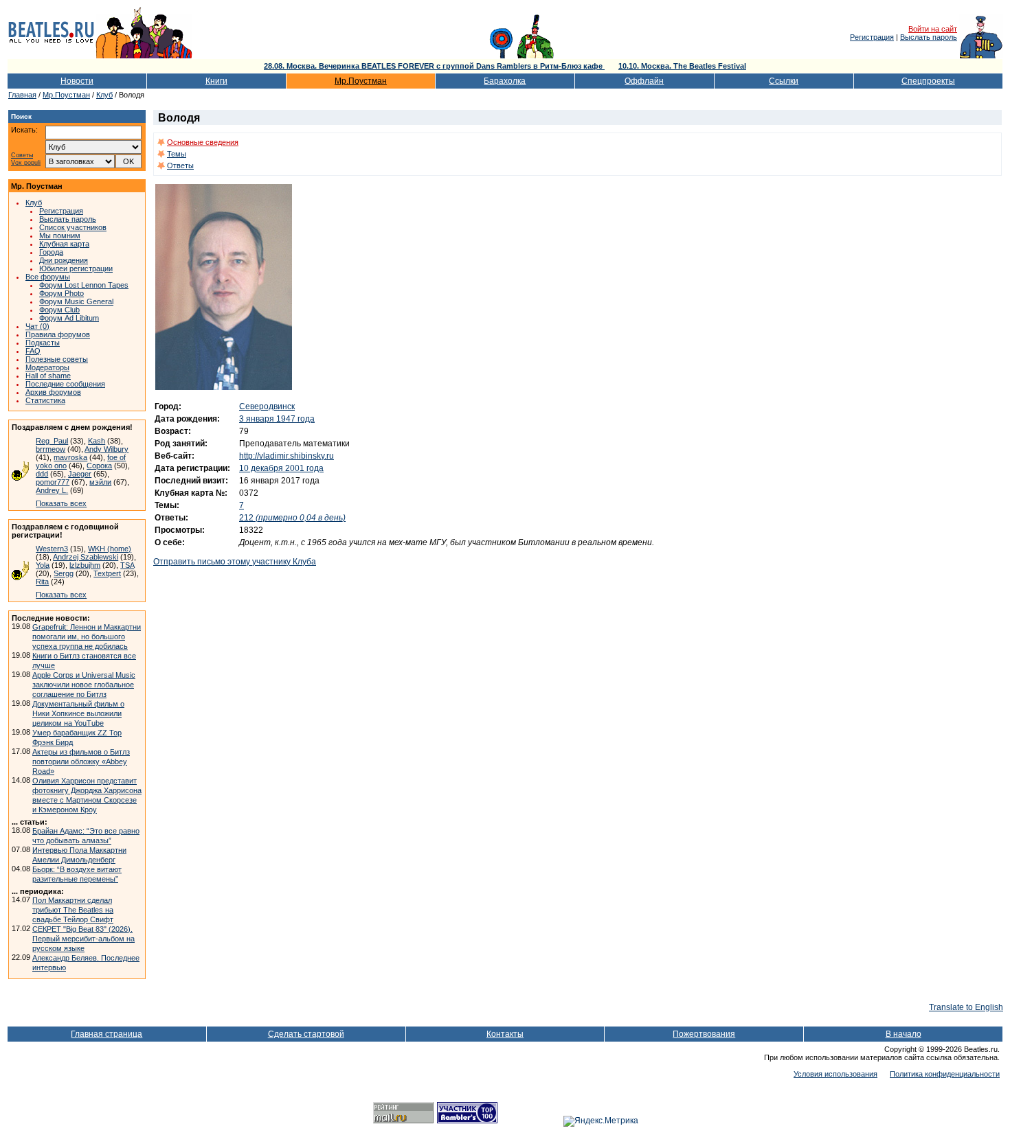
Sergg (64, 573)
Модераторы (47, 367)
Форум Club (59, 310)
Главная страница (106, 1034)
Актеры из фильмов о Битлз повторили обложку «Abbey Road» (81, 761)
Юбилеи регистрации (76, 268)
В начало (903, 1034)
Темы (176, 154)
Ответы (180, 165)
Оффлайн (644, 81)
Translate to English (966, 1007)
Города (51, 252)
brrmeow (50, 449)
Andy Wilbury (106, 449)
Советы (22, 155)
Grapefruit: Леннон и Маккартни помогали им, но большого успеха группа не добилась (86, 636)
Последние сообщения (65, 384)
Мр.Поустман (361, 81)
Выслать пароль (928, 37)
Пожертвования (704, 1034)
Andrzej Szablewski (85, 557)
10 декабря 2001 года (281, 468)
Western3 (52, 548)
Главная (22, 95)
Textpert (107, 573)
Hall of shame (48, 375)
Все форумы (47, 277)
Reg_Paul (52, 441)
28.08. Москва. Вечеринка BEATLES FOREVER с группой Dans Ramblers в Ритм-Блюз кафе (434, 66)
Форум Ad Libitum (69, 318)
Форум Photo (61, 293)
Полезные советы (56, 359)
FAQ (33, 351)
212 (292, 518)
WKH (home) (109, 548)
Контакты (505, 1034)
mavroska (70, 457)
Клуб (104, 95)
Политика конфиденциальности (945, 1074)
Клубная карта (64, 244)
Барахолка (505, 81)
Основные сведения (202, 142)
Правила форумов (57, 334)
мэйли (100, 482)
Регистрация (872, 37)
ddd (42, 474)
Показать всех (61, 503)
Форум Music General (76, 301)
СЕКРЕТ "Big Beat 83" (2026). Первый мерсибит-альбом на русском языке (83, 938)
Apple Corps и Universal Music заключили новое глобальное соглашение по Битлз (83, 684)
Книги (216, 81)
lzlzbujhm (84, 565)
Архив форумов (53, 392)
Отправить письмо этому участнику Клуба (234, 561)
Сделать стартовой (306, 1034)
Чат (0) (37, 326)
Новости (76, 81)
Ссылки (783, 81)
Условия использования (835, 1074)
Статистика (45, 400)
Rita (42, 581)
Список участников (72, 227)
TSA (127, 565)
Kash (96, 441)
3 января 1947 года (277, 419)
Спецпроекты (928, 81)
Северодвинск (267, 406)
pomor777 (52, 482)
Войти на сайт (932, 29)
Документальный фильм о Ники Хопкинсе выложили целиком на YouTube (78, 713)
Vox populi (26, 163)
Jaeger (79, 474)
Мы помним (59, 235)
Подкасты (42, 343)
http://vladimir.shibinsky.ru (286, 456)
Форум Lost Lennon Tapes (83, 285)
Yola (42, 565)
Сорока (99, 465)
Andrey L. (52, 490)
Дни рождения (63, 260)
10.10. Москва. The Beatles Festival (682, 66)
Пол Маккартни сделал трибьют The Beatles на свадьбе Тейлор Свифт (72, 910)
